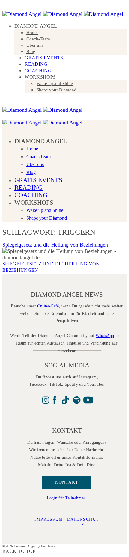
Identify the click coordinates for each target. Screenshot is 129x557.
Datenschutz (83, 522)
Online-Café (48, 306)
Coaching (38, 70)
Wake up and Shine (55, 83)
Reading (36, 64)
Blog (30, 51)
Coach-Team (38, 39)
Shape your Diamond (56, 89)
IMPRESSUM (48, 519)
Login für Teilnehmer (66, 498)
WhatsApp (105, 335)
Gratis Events (44, 57)
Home (32, 32)
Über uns (35, 45)
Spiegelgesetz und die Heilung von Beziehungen (55, 245)
